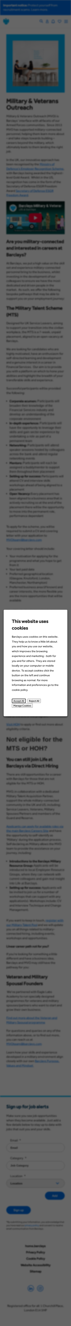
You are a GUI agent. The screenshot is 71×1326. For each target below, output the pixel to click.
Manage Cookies (22, 705)
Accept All (18, 700)
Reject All (34, 700)
